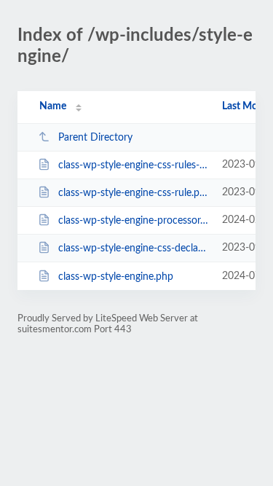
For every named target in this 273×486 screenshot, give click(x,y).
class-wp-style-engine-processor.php (133, 221)
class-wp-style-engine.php (115, 277)
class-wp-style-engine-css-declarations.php (133, 248)
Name (52, 106)
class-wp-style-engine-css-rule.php (133, 193)
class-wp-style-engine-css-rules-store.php (133, 165)
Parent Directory (95, 138)
